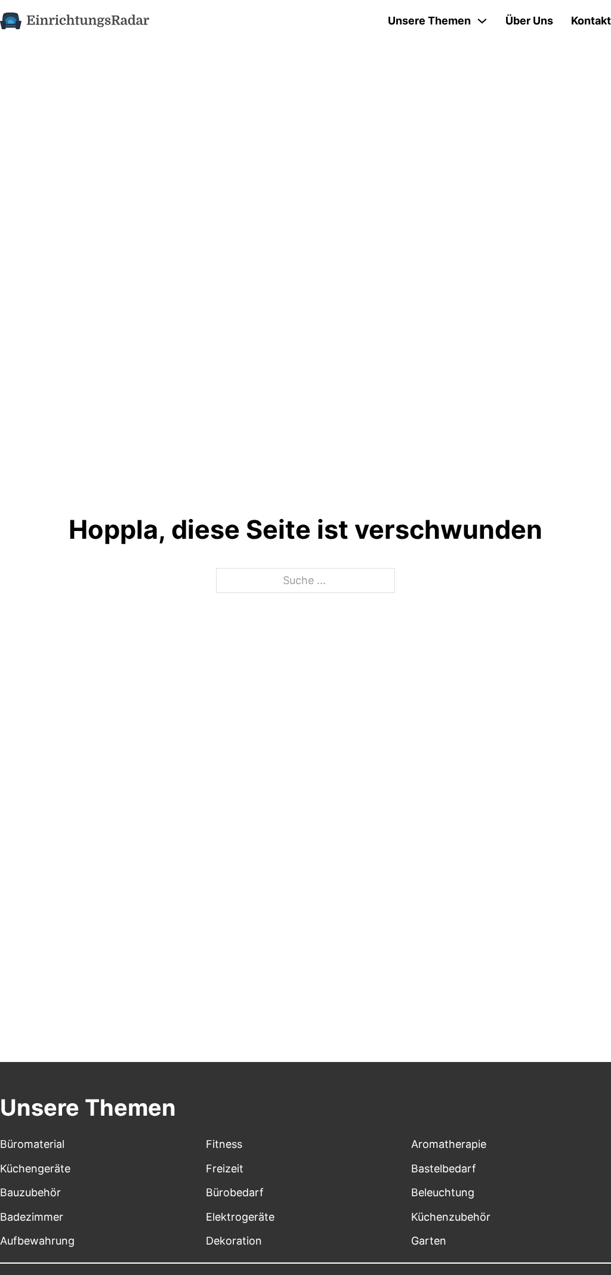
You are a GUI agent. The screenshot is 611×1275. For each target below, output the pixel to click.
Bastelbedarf (443, 1168)
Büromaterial (32, 1144)
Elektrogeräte (240, 1217)
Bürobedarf (235, 1192)
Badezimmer (31, 1217)
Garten (428, 1240)
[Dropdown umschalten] (482, 21)
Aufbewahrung (37, 1240)
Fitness (224, 1144)
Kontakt (591, 20)
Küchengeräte (35, 1168)
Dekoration (234, 1240)
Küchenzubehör (450, 1217)
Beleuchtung (442, 1192)
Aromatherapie (448, 1144)
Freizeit (224, 1168)
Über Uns (529, 20)
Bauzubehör (30, 1192)
